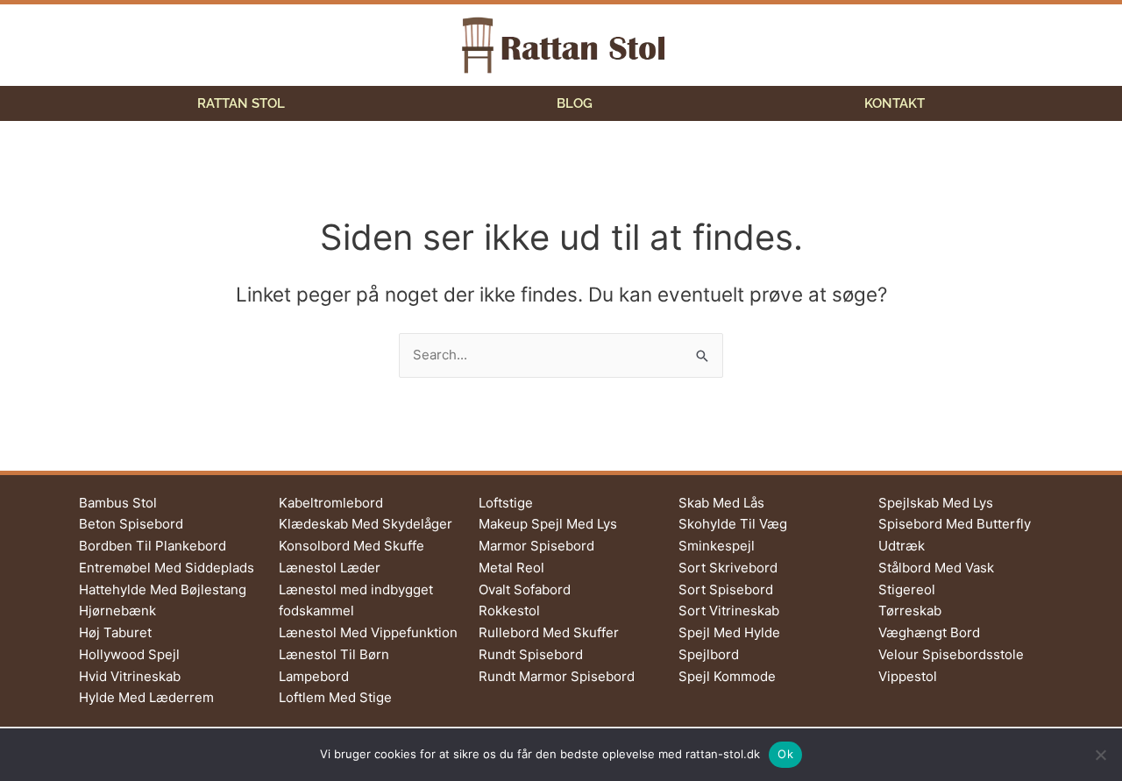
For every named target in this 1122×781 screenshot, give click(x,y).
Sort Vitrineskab (728, 610)
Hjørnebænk (117, 610)
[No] (1100, 754)
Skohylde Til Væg (732, 523)
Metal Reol (511, 567)
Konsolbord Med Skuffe (351, 545)
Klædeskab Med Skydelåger (365, 523)
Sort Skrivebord (728, 567)
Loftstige (506, 502)
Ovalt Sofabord (525, 589)
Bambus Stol (118, 502)
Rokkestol (509, 610)
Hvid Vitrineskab (130, 676)
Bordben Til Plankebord (152, 545)
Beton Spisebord (131, 523)
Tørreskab (909, 610)
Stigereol (906, 589)
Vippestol (907, 676)
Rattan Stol (241, 103)
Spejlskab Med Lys (935, 502)
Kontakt (894, 103)
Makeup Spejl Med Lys (548, 523)
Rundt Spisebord (531, 654)
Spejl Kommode (727, 676)
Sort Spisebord (725, 589)
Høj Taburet (115, 632)
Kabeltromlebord (331, 502)
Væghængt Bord (929, 632)
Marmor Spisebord (536, 545)
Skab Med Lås (721, 502)
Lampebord (314, 676)
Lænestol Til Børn (334, 654)
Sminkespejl (716, 545)
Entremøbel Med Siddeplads (166, 567)
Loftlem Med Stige (335, 697)
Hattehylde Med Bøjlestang (162, 589)
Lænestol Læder (329, 567)
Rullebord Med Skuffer (549, 632)
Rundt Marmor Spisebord (557, 676)
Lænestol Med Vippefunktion (368, 632)
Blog (575, 103)
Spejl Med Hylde (729, 632)
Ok (785, 754)
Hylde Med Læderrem (146, 697)
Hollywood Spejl (129, 654)
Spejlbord (708, 654)
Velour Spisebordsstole (951, 654)
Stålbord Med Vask (936, 567)
